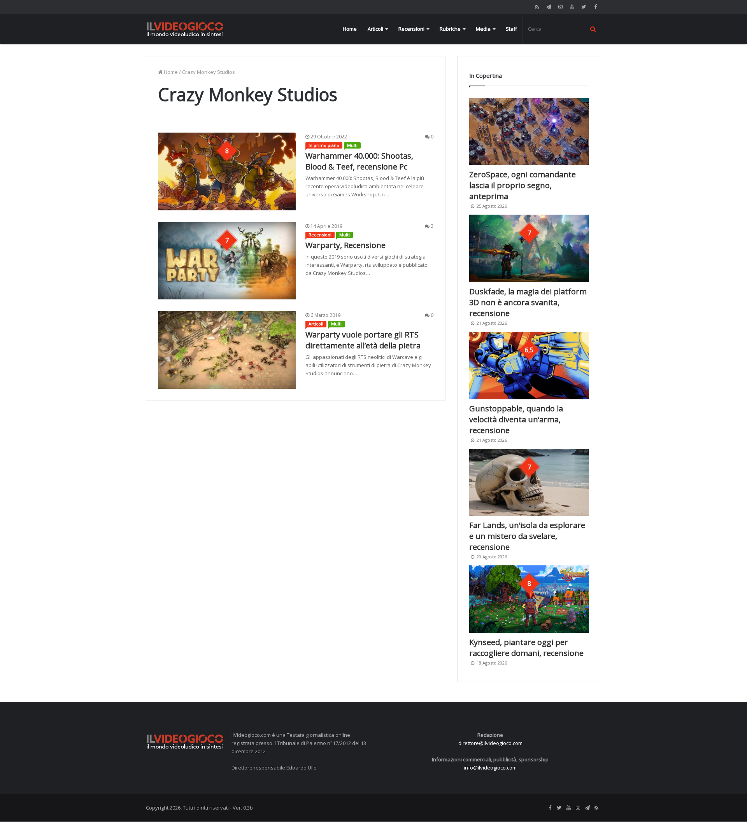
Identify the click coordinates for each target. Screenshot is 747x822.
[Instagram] (560, 7)
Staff (511, 28)
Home (350, 28)
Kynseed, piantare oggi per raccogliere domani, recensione (526, 647)
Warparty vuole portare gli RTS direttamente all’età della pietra (363, 340)
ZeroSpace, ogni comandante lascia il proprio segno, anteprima (522, 185)
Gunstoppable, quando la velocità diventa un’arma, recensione (516, 419)
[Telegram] (548, 7)
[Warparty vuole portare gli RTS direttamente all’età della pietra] (227, 350)
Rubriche (450, 28)
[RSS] (537, 7)
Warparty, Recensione (345, 245)
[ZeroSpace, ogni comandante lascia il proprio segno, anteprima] (529, 132)
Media (483, 28)
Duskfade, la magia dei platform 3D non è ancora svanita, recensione (528, 302)
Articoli (375, 28)
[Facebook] (595, 7)
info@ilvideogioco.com (490, 767)
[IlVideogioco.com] (185, 29)
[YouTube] (572, 7)
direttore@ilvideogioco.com (490, 743)
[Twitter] (583, 7)
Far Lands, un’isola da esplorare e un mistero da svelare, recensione (527, 536)
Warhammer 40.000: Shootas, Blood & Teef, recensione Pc (359, 161)
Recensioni (411, 28)
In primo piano (324, 145)
